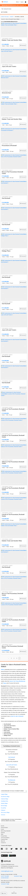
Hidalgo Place (6, 251)
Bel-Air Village (4, 805)
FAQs (2, 834)
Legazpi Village (4, 794)
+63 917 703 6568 (5, 876)
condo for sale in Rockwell (17, 716)
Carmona (3, 814)
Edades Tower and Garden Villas (12, 40)
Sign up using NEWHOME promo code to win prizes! (13, 5)
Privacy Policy (4, 835)
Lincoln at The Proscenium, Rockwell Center (13, 409)
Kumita (2, 825)
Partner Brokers (4, 827)
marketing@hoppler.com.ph (7, 871)
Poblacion (3, 810)
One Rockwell (6, 198)
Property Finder (4, 839)
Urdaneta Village (4, 798)
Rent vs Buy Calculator (6, 830)
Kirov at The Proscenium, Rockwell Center (12, 172)
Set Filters (4, 12)
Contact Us (3, 842)
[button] (3, 30)
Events (2, 829)
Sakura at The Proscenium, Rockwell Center (13, 462)
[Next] (19, 658)
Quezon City (12, 681)
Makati (11, 16)
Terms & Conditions (5, 837)
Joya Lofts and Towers (9, 66)
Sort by (9, 21)
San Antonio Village (5, 796)
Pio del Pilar (3, 807)
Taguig (4, 683)
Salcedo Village (4, 803)
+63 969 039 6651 (5, 877)
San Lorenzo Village (5, 812)
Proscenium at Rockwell (9, 145)
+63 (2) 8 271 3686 (18, 876)
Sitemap (3, 832)
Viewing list (23, 45)
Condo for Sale (5, 16)
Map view (3, 893)
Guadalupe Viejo (4, 801)
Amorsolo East (6, 93)
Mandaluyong (22, 681)
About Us (3, 841)
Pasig (17, 681)
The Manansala (11, 780)
